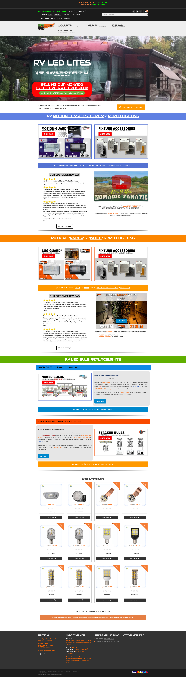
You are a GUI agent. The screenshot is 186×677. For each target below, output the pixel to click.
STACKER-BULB (61, 433)
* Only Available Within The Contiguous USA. (52, 108)
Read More (78, 517)
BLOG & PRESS (75, 15)
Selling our (62, 86)
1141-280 (79, 594)
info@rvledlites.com (127, 617)
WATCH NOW (121, 187)
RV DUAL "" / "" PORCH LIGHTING (93, 238)
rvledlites (49, 674)
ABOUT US (66, 15)
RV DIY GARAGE (42, 672)
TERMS (68, 671)
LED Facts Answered (63, 18)
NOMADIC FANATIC (131, 206)
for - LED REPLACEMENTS (94, 409)
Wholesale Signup (44, 11)
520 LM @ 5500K (111, 337)
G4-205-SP (106, 512)
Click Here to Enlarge (64, 226)
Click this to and (63, 93)
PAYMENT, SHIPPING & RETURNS (47, 671)
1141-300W (107, 553)
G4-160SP (135, 512)
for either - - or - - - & (95, 166)
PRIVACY (61, 671)
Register (81, 11)
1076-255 (134, 594)
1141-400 (51, 553)
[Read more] (51, 495)
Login (71, 11)
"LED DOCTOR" (101, 2)
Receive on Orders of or (69, 105)
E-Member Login (86, 4)
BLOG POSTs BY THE (87, 2)
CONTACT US (75, 671)
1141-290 (51, 594)
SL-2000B (79, 512)
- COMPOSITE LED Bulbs (58, 367)
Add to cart (50, 517)
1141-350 (79, 553)
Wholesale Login (99, 4)
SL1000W (51, 512)
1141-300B (135, 553)
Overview (106, 375)
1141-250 (107, 594)
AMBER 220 (109, 335)
